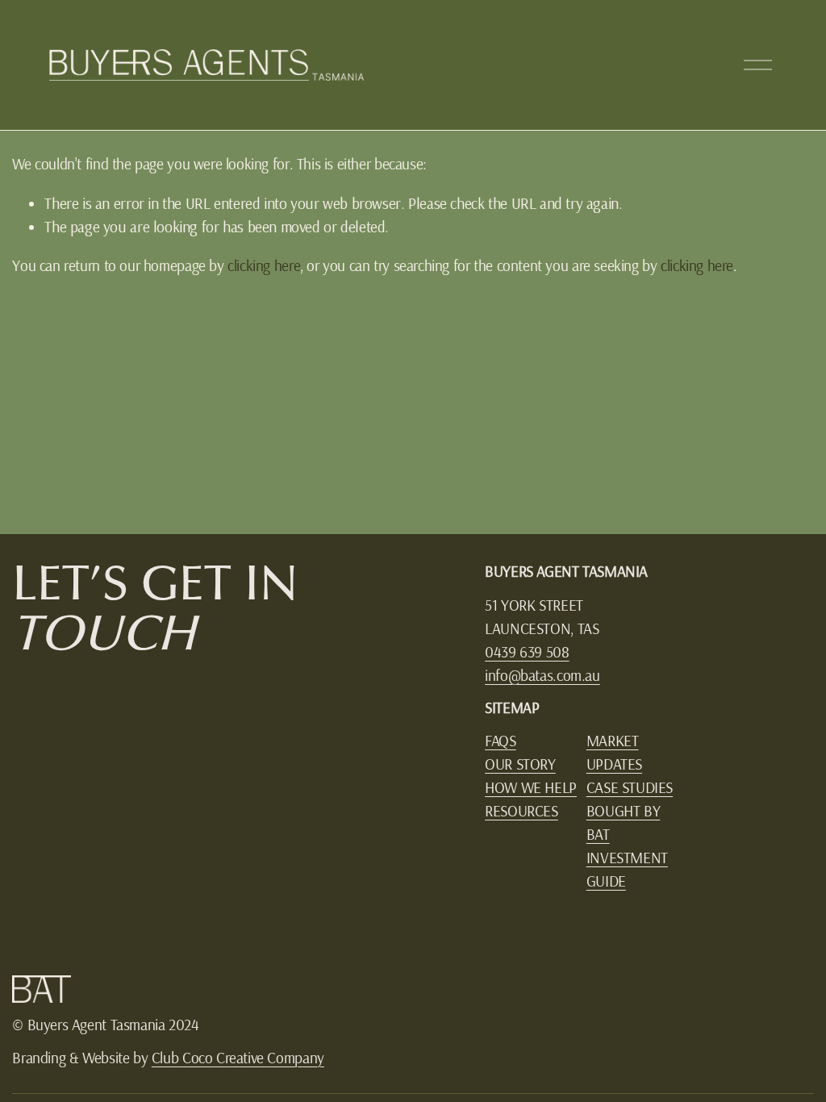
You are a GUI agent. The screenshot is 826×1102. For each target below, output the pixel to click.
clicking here (263, 265)
